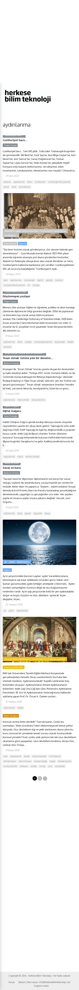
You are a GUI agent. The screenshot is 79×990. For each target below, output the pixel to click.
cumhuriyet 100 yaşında (59, 182)
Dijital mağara (12, 410)
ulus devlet (60, 766)
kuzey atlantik (10, 766)
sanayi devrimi (38, 400)
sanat (6, 187)
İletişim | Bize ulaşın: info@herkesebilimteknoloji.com (44, 982)
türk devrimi (24, 187)
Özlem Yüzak (10, 145)
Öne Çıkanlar (10, 243)
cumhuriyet (40, 182)
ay (5, 610)
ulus (50, 766)
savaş (47, 513)
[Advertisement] (39, 41)
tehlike (34, 766)
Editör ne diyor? (11, 716)
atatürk (7, 182)
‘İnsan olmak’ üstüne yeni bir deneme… (28, 358)
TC (29, 285)
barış (20, 513)
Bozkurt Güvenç (11, 363)
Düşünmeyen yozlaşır (16, 296)
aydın (11, 610)
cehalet (28, 342)
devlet (26, 756)
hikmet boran (10, 761)
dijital (20, 456)
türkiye (36, 285)
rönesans (24, 766)
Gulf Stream (54, 756)
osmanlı (7, 347)
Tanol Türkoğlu (10, 416)
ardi (5, 756)
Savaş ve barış (12, 467)
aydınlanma (19, 182)
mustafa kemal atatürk (14, 285)
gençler (49, 280)
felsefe (70, 342)
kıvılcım (59, 280)
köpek (52, 761)
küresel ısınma (64, 761)
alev (6, 280)
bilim (29, 182)
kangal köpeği (40, 761)
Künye (12, 982)
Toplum (22, 243)
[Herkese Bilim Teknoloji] (28, 104)
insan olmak (23, 400)
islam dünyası (25, 761)
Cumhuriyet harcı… (15, 140)
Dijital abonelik (39, 756)
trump (42, 766)
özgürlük (38, 513)
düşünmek (60, 342)
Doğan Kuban (10, 301)
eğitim (40, 280)
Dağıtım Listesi (41, 985)
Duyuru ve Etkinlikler (13, 667)
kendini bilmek (32, 456)
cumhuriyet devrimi (43, 342)
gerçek (28, 513)
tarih (14, 187)
